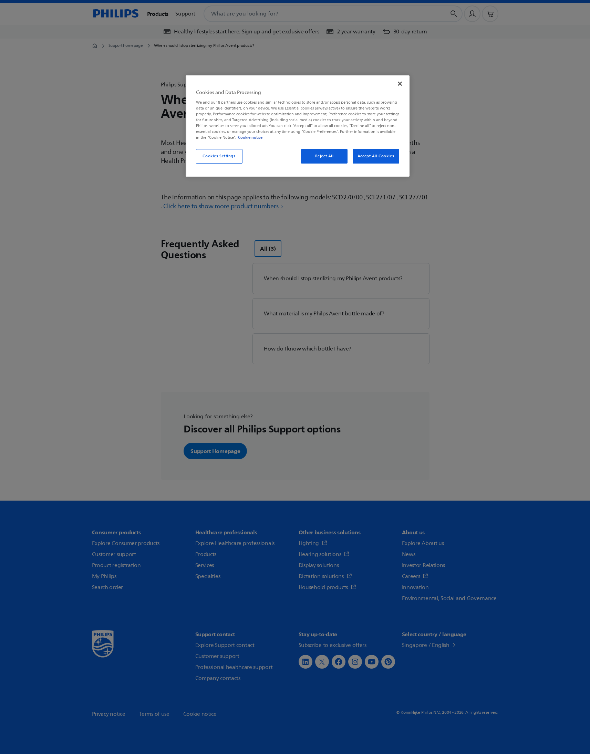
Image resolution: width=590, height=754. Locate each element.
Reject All (324, 156)
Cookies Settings (219, 156)
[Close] (399, 83)
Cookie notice (250, 137)
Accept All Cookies (376, 156)
